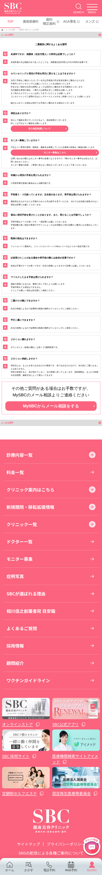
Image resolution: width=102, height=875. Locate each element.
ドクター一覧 (19, 541)
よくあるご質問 (21, 628)
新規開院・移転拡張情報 (30, 507)
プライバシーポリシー (66, 844)
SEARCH (78, 12)
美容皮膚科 (30, 21)
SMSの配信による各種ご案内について (51, 853)
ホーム (9, 870)
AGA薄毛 (69, 21)
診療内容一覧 (19, 455)
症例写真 (15, 576)
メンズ (90, 21)
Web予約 (71, 870)
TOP (10, 21)
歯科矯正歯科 (49, 21)
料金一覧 (15, 472)
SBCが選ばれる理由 (26, 593)
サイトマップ (28, 844)
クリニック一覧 (21, 524)
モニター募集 (19, 559)
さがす (28, 870)
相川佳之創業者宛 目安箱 (30, 611)
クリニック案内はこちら (30, 489)
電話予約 (49, 870)
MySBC (92, 870)
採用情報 (15, 645)
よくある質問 (10, 30)
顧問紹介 (15, 663)
